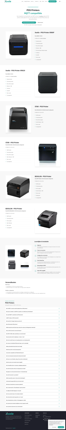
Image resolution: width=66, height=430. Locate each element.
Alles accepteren (61, 427)
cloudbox (41, 16)
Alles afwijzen (54, 427)
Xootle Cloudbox (43, 38)
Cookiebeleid (51, 424)
